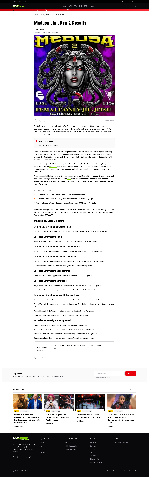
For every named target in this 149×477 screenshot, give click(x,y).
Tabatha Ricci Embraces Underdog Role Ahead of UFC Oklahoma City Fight (64, 199)
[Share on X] (39, 120)
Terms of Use (122, 471)
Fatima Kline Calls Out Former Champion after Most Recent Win (60, 194)
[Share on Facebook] (35, 120)
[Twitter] (122, 1)
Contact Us (93, 449)
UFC (69, 179)
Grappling (38, 359)
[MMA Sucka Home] (19, 6)
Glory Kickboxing (70, 449)
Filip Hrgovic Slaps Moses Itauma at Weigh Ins (26, 10)
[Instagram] (129, 1)
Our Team (93, 446)
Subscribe (130, 373)
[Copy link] (43, 120)
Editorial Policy (95, 459)
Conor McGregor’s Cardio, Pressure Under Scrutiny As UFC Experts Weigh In (66, 203)
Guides (43, 452)
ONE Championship (71, 446)
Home (36, 15)
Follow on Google (109, 120)
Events (43, 446)
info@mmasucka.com (121, 443)
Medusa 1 (56, 164)
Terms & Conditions (96, 462)
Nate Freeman (41, 29)
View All (131, 390)
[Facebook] (126, 1)
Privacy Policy (94, 456)
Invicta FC (53, 166)
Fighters (43, 449)
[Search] (135, 6)
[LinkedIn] (132, 1)
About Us (93, 443)
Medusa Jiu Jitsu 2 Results (47, 145)
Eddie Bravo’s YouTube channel (58, 212)
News (42, 15)
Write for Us (94, 452)
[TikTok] (135, 1)
